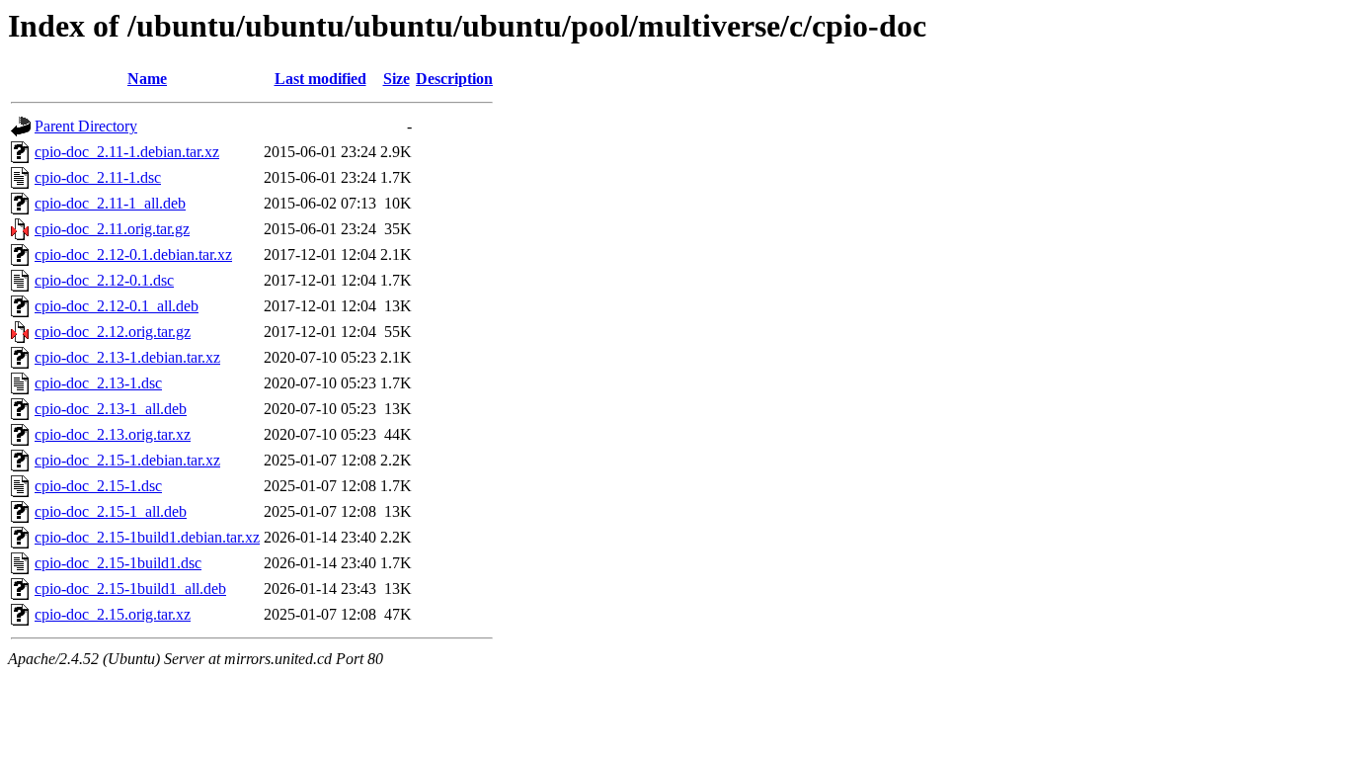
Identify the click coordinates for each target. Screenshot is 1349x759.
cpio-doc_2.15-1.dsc (98, 485)
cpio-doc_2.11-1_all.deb (110, 203)
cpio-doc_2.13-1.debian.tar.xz (127, 357)
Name (147, 78)
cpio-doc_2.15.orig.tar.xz (113, 614)
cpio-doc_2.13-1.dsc (98, 383)
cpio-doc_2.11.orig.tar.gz (112, 228)
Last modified (320, 78)
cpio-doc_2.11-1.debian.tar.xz (127, 151)
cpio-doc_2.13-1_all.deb (111, 408)
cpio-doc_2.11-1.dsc (98, 177)
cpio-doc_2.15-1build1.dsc (118, 562)
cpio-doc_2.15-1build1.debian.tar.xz (147, 537)
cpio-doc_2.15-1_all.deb (111, 511)
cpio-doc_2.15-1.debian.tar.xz (127, 460)
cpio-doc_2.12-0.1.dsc (104, 280)
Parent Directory (86, 126)
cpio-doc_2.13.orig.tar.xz (113, 434)
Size (396, 78)
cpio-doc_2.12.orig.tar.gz (113, 331)
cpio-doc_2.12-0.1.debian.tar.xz (133, 254)
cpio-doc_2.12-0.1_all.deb (116, 305)
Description (454, 78)
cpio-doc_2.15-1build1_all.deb (130, 588)
